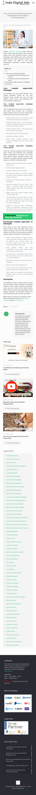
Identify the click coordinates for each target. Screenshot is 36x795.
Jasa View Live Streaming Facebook (16, 521)
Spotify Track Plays (11, 610)
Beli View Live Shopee (12, 583)
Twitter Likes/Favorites (12, 635)
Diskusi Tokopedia (11, 593)
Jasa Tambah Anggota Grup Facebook (17, 517)
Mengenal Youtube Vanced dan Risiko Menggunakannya (16, 754)
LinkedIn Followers (11, 621)
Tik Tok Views (10, 562)
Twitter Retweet (10, 631)
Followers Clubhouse (12, 455)
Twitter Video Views (11, 628)
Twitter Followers (11, 638)
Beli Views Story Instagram (13, 493)
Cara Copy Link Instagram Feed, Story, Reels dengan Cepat (18, 760)
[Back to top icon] (18, 783)
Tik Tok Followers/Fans (12, 555)
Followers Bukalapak (12, 576)
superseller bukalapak (15, 51)
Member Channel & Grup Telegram (15, 597)
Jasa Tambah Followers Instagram (15, 466)
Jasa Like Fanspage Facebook (14, 504)
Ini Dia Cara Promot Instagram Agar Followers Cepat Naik (15, 771)
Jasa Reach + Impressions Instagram (16, 497)
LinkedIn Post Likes (11, 624)
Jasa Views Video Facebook (14, 511)
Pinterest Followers (11, 617)
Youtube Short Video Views (13, 542)
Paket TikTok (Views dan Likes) (15, 552)
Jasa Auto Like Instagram (13, 476)
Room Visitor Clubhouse (13, 459)
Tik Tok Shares (10, 569)
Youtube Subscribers (12, 531)
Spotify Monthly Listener (13, 614)
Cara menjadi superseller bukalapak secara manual (18, 79)
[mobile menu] (33, 2)
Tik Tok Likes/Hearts (12, 559)
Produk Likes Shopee (12, 586)
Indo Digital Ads (17, 25)
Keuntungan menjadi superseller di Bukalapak (18, 82)
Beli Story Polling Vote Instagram (15, 486)
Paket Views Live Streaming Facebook (16, 524)
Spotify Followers (11, 607)
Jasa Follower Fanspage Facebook (16, 500)
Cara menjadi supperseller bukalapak (15, 73)
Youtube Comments (11, 548)
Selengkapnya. (8, 671)
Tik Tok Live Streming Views (14, 573)
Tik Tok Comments (11, 566)
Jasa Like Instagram (11, 473)
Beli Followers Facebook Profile (15, 507)
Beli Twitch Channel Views (13, 604)
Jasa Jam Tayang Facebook (14, 514)
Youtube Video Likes (12, 535)
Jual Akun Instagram (12, 469)
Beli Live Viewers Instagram (13, 483)
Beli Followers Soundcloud (13, 641)
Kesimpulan (9, 84)
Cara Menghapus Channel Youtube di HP (17, 765)
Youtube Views (10, 538)
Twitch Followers (11, 600)
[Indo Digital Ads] (16, 2)
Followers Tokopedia (12, 590)
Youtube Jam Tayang (12, 545)
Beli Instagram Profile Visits (13, 490)
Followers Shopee (11, 579)
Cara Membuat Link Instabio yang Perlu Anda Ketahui (16, 747)
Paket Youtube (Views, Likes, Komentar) (17, 528)
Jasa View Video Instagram (13, 480)
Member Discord (11, 462)
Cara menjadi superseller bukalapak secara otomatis (18, 76)
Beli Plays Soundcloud (12, 645)
